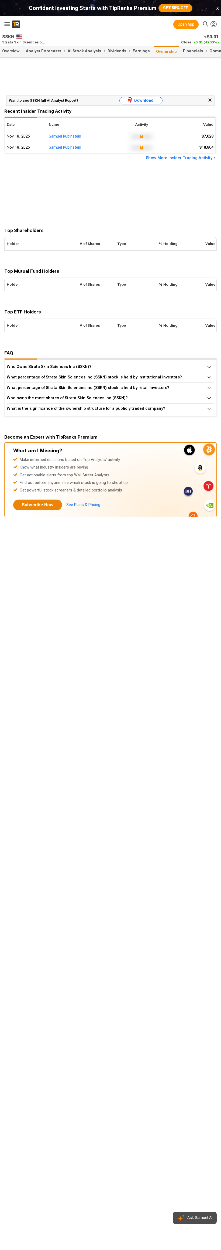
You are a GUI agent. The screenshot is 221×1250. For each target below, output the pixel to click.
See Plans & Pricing (83, 505)
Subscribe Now (37, 504)
